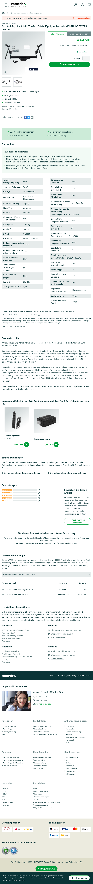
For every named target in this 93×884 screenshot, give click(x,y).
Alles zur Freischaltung (73, 732)
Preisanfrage (70, 766)
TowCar (5, 788)
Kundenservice (72, 752)
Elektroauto (70, 726)
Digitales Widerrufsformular (43, 808)
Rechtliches (39, 783)
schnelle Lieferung (58, 135)
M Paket (74, 45)
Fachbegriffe (70, 729)
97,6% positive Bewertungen (22, 132)
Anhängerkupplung (9, 726)
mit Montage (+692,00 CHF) (79, 34)
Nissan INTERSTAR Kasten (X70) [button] (19, 574)
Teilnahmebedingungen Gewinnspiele (47, 802)
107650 (75, 236)
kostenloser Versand (19, 135)
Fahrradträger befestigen (11, 757)
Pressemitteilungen (40, 763)
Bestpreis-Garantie (72, 757)
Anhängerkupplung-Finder (43, 726)
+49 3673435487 (57, 658)
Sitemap (37, 799)
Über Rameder (40, 752)
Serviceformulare (71, 768)
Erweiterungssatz (42, 439)
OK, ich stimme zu (79, 878)
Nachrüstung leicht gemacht (75, 737)
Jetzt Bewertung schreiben (78, 521)
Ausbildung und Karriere (42, 757)
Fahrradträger (7, 729)
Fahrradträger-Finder (41, 732)
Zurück (5, 13)
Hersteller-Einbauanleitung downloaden (22, 473)
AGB (35, 788)
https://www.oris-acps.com (62, 634)
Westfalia (6, 805)
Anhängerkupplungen (75, 721)
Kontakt (68, 763)
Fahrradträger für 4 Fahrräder (13, 763)
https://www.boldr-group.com (63, 655)
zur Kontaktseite (43, 704)
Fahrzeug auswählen (82, 18)
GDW (4, 794)
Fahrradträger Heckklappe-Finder (45, 734)
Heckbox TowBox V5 (10, 766)
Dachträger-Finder (40, 729)
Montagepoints (39, 760)
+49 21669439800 (58, 637)
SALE (4, 734)
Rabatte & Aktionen (41, 766)
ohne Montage (57, 34)
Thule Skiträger (8, 802)
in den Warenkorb (71, 64)
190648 (76, 214)
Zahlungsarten (70, 774)
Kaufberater (70, 743)
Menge (77, 58)
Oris (4, 799)
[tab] (6, 82)
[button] (82, 5)
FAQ (67, 760)
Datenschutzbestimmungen (15, 880)
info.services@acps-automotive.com (66, 630)
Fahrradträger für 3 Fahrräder (13, 760)
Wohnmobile (70, 740)
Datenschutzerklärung (41, 791)
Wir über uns (38, 768)
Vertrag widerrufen (46, 869)
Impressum (38, 794)
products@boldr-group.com (63, 651)
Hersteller (69, 734)
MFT (4, 797)
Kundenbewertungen (41, 797)
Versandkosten (71, 771)
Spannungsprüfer (12, 435)
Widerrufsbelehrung (41, 805)
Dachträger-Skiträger (10, 732)
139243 (78, 258)
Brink (5, 791)
